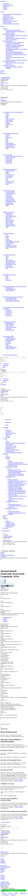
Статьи (2, 875)
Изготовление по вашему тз (10, 21)
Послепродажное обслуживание (11, 23)
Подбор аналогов (7, 22)
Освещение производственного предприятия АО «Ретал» (13, 47)
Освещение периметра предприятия (15, 45)
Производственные (8, 41)
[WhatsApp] (11, 586)
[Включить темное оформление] (2, 99)
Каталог (2, 856)
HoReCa (5, 28)
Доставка (5, 621)
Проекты (3, 861)
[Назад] (7, 429)
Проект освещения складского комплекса (16, 60)
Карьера (5, 7)
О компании (6, 3)
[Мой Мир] (5, 586)
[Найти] (5, 360)
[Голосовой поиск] (2, 360)
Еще (7, 127)
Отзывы (5, 9)
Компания (3, 862)
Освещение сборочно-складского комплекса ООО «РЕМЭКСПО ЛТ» (15, 52)
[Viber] (9, 586)
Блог (2, 872)
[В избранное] (3, 580)
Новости (3, 876)
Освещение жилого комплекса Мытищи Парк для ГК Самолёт (16, 39)
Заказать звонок (4, 80)
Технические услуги (8, 17)
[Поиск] (2, 408)
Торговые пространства (9, 65)
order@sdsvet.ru (4, 82)
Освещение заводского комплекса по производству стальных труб (15, 43)
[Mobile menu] (2, 383)
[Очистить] (24, 357)
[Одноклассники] (3, 586)
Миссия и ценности (8, 5)
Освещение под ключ (8, 18)
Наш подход (6, 6)
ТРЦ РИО (8, 68)
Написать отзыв (4, 728)
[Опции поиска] (1, 359)
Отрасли (3, 860)
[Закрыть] (1, 414)
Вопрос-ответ (4, 885)
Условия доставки (5, 883)
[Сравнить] (3, 582)
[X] (7, 586)
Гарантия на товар (5, 884)
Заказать (3, 587)
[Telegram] (13, 586)
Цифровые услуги (7, 19)
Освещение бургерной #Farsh (13, 30)
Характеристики (7, 617)
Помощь (3, 879)
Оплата (5, 620)
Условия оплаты (5, 881)
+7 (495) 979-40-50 (5, 77)
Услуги (2, 858)
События (3, 877)
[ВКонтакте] (2, 586)
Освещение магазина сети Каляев (14, 66)
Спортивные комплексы (9, 61)
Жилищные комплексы (9, 34)
